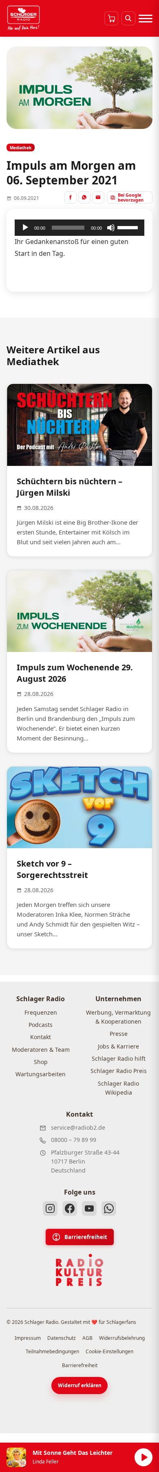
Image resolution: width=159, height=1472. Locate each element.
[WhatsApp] (109, 1208)
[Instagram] (50, 1208)
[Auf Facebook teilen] (70, 197)
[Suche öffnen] (128, 18)
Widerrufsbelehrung (122, 1338)
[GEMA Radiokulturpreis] (79, 1270)
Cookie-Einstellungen (109, 1351)
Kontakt (40, 1037)
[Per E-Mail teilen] (98, 197)
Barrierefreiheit (85, 1237)
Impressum (28, 1338)
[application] (79, 227)
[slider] (128, 226)
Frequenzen (40, 1012)
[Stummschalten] (111, 228)
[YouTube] (89, 1208)
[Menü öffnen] (145, 18)
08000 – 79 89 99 (73, 1140)
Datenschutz (61, 1338)
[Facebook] (69, 1208)
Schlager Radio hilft (119, 1058)
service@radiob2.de (78, 1127)
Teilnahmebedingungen (52, 1351)
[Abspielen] (143, 1457)
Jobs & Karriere (118, 1046)
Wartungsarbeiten (40, 1074)
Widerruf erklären (80, 1385)
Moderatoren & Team (41, 1049)
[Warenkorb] (111, 18)
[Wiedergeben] (25, 228)
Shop (41, 1062)
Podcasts (41, 1025)
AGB (87, 1338)
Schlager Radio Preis (119, 1071)
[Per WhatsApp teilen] (84, 197)
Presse (119, 1033)
